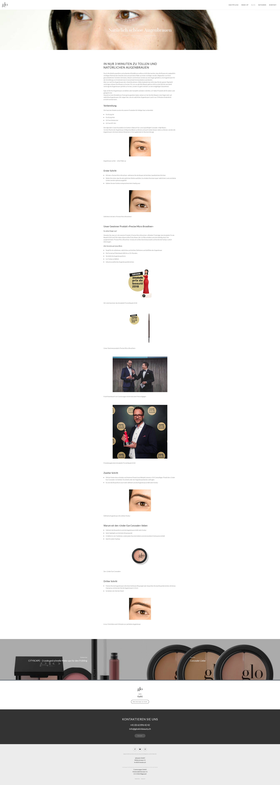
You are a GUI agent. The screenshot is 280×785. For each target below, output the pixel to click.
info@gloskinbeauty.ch (140, 729)
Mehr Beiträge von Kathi (140, 701)
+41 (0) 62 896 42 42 (140, 725)
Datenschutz (137, 778)
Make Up (134, 24)
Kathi (126, 35)
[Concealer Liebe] (210, 659)
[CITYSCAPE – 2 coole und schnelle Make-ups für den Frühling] (70, 659)
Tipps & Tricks (143, 24)
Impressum (143, 778)
